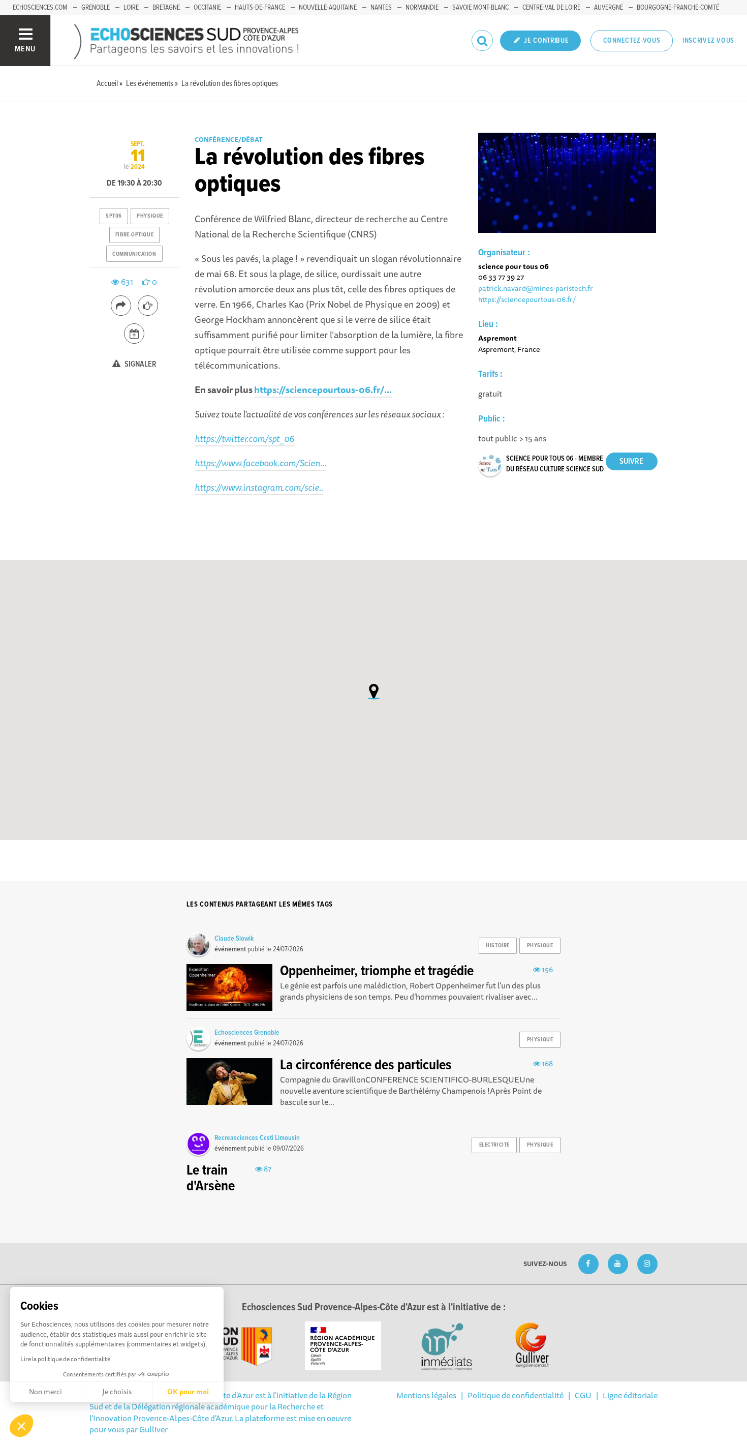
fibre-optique (134, 234)
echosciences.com (40, 7)
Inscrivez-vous (708, 40)
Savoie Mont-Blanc (480, 7)
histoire (497, 945)
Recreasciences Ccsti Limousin (257, 1138)
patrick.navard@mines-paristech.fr (535, 288)
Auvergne (608, 7)
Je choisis (117, 1391)
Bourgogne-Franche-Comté (678, 7)
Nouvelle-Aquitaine (328, 7)
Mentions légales (426, 1395)
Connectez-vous (632, 40)
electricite (494, 1145)
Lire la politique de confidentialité (65, 1359)
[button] (21, 1426)
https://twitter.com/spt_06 (244, 438)
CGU (583, 1395)
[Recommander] (148, 305)
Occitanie (207, 7)
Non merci (45, 1391)
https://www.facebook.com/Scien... (260, 463)
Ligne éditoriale (630, 1395)
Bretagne (166, 7)
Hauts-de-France (260, 7)
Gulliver (153, 1429)
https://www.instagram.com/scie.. (259, 487)
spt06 (114, 216)
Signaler (140, 364)
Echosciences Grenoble (246, 1032)
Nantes (381, 7)
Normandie (422, 7)
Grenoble (95, 7)
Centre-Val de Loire (551, 7)
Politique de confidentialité (516, 1395)
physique (150, 216)
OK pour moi (188, 1391)
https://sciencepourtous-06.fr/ (527, 299)
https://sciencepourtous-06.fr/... (323, 389)
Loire (131, 7)
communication (134, 254)
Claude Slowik (234, 938)
